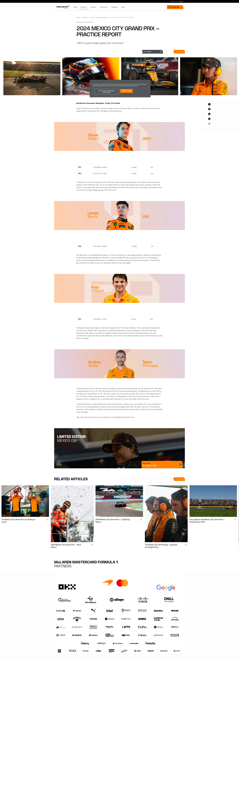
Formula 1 (83, 7)
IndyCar (93, 7)
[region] (120, 88)
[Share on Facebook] (209, 109)
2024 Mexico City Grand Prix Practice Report (122, 17)
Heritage (114, 7)
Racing (78, 17)
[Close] (148, 82)
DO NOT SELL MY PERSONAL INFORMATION (107, 91)
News (75, 7)
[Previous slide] (176, 52)
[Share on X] (209, 104)
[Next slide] (182, 52)
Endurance (103, 7)
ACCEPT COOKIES (126, 91)
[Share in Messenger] (209, 113)
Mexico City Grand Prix (102, 17)
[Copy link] (209, 123)
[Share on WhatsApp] (209, 118)
